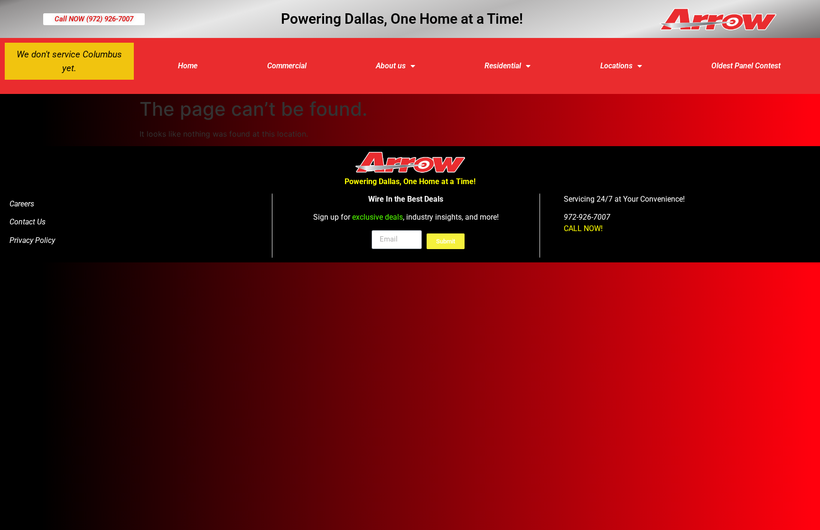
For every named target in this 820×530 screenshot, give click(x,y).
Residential (503, 65)
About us (391, 65)
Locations (616, 65)
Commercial (287, 65)
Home (187, 65)
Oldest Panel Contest (746, 65)
